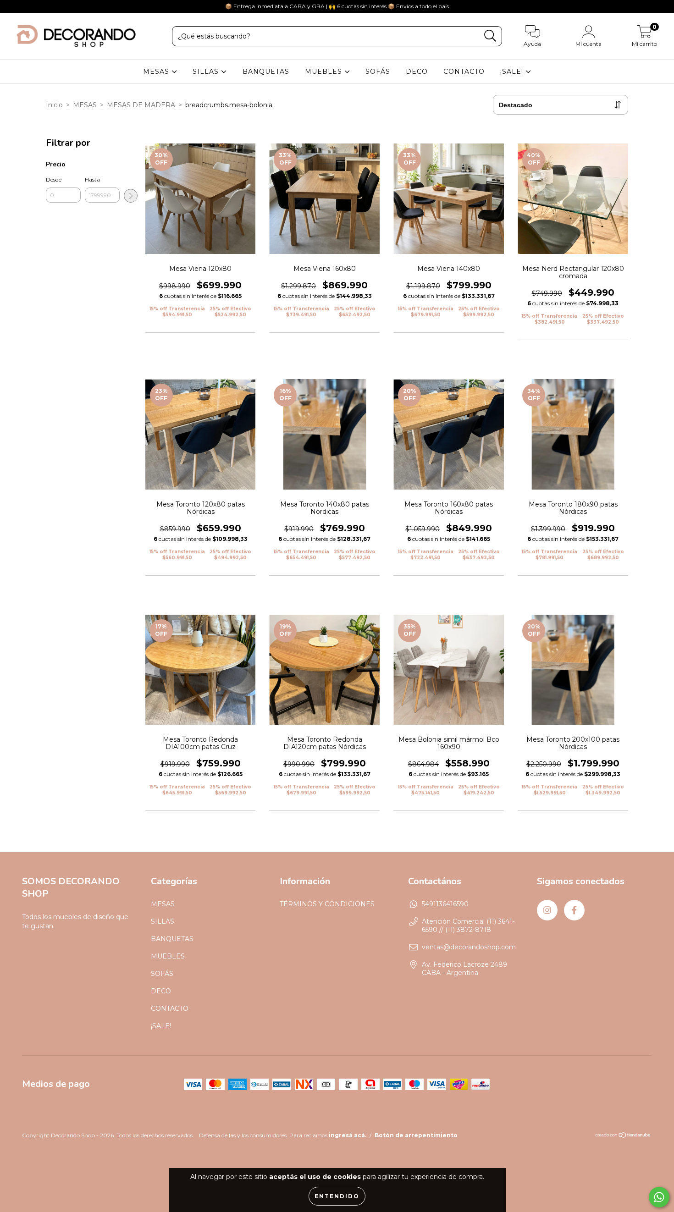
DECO (417, 71)
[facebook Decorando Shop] (27, 6)
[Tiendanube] (623, 1136)
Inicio (54, 105)
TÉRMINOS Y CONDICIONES (327, 904)
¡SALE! (512, 71)
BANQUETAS (266, 71)
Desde (53, 179)
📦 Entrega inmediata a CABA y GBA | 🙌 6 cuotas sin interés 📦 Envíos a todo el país (337, 6)
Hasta (92, 179)
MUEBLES (324, 71)
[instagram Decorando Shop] (14, 6)
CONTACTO (464, 71)
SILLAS (207, 71)
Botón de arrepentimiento (416, 1135)
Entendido (337, 1196)
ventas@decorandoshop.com (469, 947)
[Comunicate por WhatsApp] (659, 1197)
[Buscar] (490, 36)
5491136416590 (445, 904)
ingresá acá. (347, 1135)
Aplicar (131, 196)
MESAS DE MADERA (141, 105)
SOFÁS (377, 71)
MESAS (157, 71)
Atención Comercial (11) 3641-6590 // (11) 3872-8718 (468, 925)
